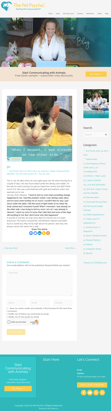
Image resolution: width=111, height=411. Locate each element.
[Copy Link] (44, 233)
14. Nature (87, 244)
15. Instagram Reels (92, 249)
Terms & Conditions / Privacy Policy (80, 405)
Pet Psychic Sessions (52, 370)
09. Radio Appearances (93, 214)
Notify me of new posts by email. (24, 317)
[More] (48, 233)
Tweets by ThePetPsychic (95, 263)
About (58, 13)
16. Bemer (87, 253)
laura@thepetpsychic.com (93, 370)
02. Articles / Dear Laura (94, 176)
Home (50, 13)
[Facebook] (31, 233)
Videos (99, 13)
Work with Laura (68, 13)
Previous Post (9, 248)
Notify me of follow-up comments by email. (29, 314)
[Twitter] (35, 233)
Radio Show (90, 13)
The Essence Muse (65, 408)
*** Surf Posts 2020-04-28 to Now (22, 171)
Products (80, 13)
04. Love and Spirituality (94, 185)
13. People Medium (92, 240)
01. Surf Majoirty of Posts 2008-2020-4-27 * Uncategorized (94, 168)
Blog (106, 13)
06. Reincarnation (91, 197)
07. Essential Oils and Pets (95, 202)
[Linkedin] (39, 233)
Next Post (71, 248)
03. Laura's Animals (92, 180)
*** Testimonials (90, 159)
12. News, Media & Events (95, 235)
